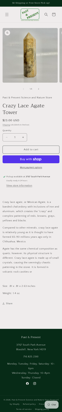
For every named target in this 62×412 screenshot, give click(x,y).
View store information (19, 185)
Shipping (6, 125)
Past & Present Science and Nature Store (31, 400)
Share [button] (9, 303)
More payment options (31, 167)
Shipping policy (42, 409)
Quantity (7, 130)
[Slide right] (38, 89)
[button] (7, 14)
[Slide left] (23, 89)
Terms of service (24, 409)
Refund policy (29, 404)
